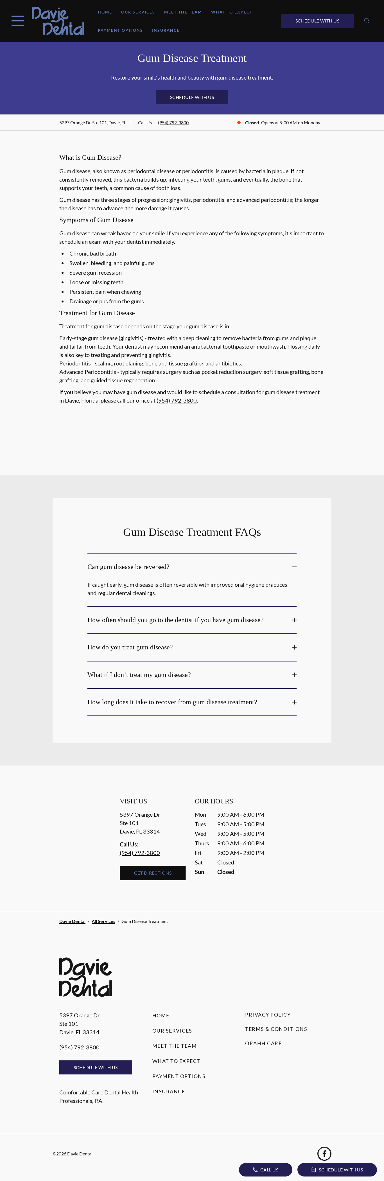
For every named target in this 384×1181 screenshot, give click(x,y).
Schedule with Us (317, 20)
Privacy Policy (268, 1014)
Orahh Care (263, 1043)
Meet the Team (183, 12)
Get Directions (153, 872)
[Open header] (18, 21)
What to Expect (231, 12)
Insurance (166, 30)
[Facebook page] (324, 1154)
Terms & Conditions (276, 1029)
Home (105, 12)
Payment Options (120, 30)
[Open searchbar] (367, 21)
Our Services (138, 12)
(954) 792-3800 (173, 122)
